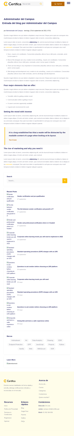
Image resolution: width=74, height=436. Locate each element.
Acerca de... (42, 384)
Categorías (42, 390)
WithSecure (41, 349)
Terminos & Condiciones (8, 413)
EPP (29, 344)
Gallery (23, 418)
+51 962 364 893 (47, 412)
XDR (52, 349)
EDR (60, 340)
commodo (9, 47)
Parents (23, 414)
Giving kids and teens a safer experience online (33, 321)
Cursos (41, 387)
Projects (51, 344)
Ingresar (59, 4)
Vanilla (21, 349)
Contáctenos (43, 394)
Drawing (50, 340)
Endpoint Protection (16, 344)
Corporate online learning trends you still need (33, 279)
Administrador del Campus (14, 30)
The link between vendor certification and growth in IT (35, 209)
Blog (22, 408)
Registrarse (7, 418)
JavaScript (39, 344)
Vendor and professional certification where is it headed (36, 223)
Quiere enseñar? (44, 397)
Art (26, 340)
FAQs (23, 421)
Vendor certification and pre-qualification (31, 196)
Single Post (24, 411)
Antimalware (15, 340)
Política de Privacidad (11, 409)
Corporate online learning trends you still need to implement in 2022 (40, 236)
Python (61, 344)
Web (30, 349)
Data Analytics (37, 340)
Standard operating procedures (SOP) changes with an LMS (37, 251)
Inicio (5, 406)
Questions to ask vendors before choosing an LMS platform (37, 266)
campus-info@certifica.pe (51, 409)
